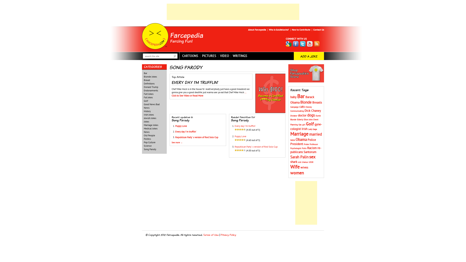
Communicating (297, 111)
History (147, 111)
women (297, 173)
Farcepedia (186, 35)
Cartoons (190, 56)
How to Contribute (301, 29)
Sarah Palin (299, 157)
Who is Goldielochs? (279, 29)
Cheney (308, 107)
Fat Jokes (148, 97)
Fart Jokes (148, 94)
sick (299, 162)
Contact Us (318, 29)
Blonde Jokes (150, 76)
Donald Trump (151, 87)
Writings (240, 56)
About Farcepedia (257, 29)
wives (304, 167)
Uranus (305, 162)
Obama (301, 139)
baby (293, 97)
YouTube (310, 44)
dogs (311, 115)
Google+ (289, 44)
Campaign (294, 107)
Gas (300, 125)
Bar (145, 73)
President (296, 144)
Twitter (303, 44)
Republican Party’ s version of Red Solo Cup (196, 137)
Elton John (308, 119)
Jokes (146, 121)
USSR (311, 162)
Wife (295, 167)
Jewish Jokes (150, 118)
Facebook (296, 44)
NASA (292, 140)
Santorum (310, 152)
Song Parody (150, 149)
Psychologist (295, 148)
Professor (314, 144)
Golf (146, 101)
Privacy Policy (228, 235)
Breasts (317, 102)
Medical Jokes (150, 128)
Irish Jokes (149, 114)
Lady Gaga (312, 129)
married (315, 134)
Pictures (209, 56)
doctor (302, 115)
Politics (147, 139)
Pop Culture (149, 142)
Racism (312, 148)
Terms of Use (211, 235)
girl (303, 125)
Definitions (149, 83)
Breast (147, 80)
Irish (304, 129)
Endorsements (151, 90)
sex (312, 157)
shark (293, 162)
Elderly (300, 119)
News (146, 132)
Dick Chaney (313, 111)
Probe (306, 144)
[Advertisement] (233, 12)
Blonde (306, 102)
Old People (149, 135)
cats (302, 107)
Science (148, 145)
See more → (177, 142)
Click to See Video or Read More (187, 95)
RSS (317, 44)
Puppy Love (181, 126)
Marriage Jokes (151, 125)
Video (224, 56)
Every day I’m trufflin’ (185, 131)
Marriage (299, 134)
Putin (304, 148)
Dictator (293, 116)
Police (312, 140)
